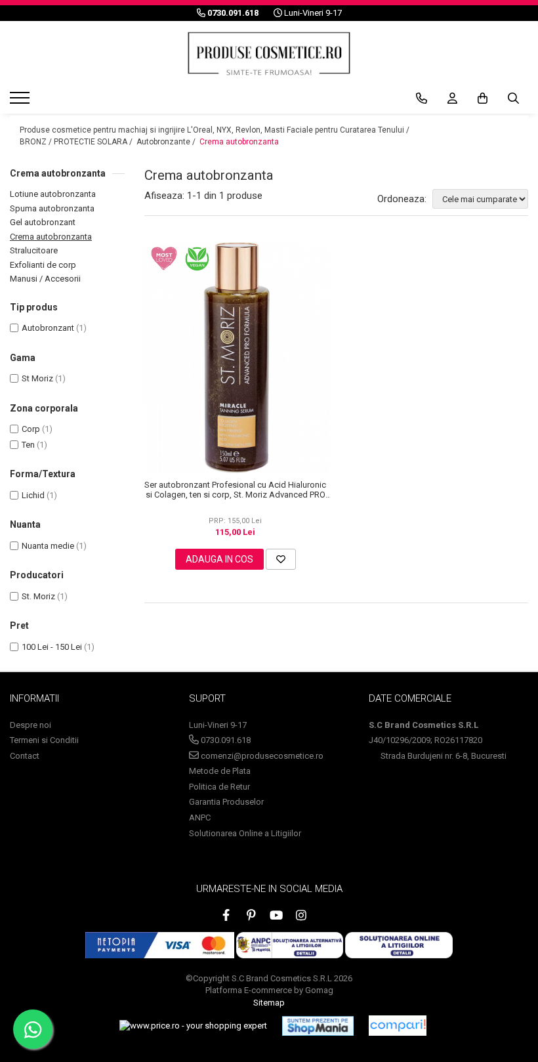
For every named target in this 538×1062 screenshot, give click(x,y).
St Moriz (37, 378)
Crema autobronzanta (239, 141)
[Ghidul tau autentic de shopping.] (397, 1025)
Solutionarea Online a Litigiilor (245, 833)
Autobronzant (48, 328)
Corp (31, 429)
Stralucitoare (34, 250)
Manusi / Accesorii (45, 279)
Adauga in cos (219, 559)
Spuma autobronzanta (52, 208)
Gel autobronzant (42, 222)
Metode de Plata (220, 771)
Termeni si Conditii (44, 740)
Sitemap (269, 1003)
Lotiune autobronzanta (53, 194)
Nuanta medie (48, 546)
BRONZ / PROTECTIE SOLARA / (77, 141)
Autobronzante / (166, 141)
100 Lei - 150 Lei (52, 647)
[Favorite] (281, 559)
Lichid (33, 495)
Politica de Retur (219, 787)
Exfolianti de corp (43, 265)
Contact (24, 756)
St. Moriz (38, 596)
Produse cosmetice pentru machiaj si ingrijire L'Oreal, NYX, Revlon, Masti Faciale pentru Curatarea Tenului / (215, 130)
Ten (28, 445)
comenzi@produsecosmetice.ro (261, 756)
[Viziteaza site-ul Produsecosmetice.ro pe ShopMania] (318, 1026)
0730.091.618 (225, 740)
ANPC (200, 817)
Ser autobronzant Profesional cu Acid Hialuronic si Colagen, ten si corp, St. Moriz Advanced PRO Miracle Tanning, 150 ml (235, 489)
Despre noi (30, 725)
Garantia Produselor (226, 802)
